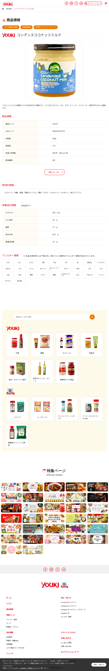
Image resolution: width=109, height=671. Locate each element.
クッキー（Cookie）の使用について (26, 668)
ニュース (9, 653)
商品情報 (9, 609)
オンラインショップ (68, 652)
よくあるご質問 (66, 643)
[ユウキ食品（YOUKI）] (7, 3)
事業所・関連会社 (12, 640)
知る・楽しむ (66, 598)
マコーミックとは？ (68, 632)
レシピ (8, 603)
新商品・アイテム (12, 627)
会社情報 (9, 632)
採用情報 (9, 644)
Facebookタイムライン (68, 602)
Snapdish (64, 613)
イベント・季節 (11, 619)
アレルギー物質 (66, 617)
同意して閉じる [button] (99, 664)
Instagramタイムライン (69, 606)
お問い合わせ (66, 638)
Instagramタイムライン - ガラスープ (73, 609)
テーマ (8, 623)
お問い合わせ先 (66, 646)
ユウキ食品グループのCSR (15, 648)
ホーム (8, 598)
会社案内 (9, 637)
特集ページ (10, 615)
